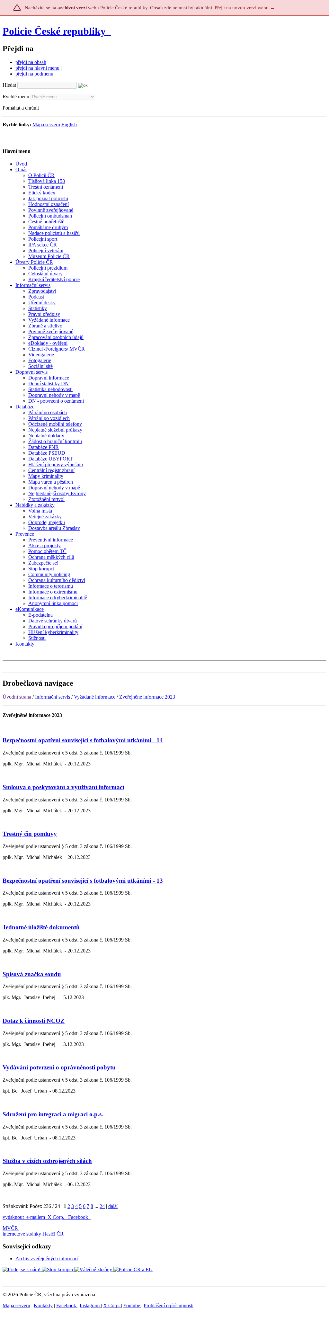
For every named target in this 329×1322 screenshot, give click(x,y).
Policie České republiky (54, 31)
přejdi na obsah (30, 62)
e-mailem (35, 1217)
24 (102, 1206)
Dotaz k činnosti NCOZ (34, 1020)
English (69, 124)
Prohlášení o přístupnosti (168, 1305)
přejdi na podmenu (34, 73)
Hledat (9, 85)
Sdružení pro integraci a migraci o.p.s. (53, 1114)
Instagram (90, 1305)
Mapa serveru (46, 124)
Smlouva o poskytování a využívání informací (63, 787)
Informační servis (52, 697)
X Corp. (57, 1217)
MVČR (10, 1228)
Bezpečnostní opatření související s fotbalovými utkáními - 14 (83, 740)
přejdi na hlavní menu (37, 68)
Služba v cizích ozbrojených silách (47, 1160)
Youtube (132, 1305)
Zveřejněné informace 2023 (147, 697)
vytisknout (13, 1217)
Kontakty (43, 1305)
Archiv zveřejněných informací (46, 1258)
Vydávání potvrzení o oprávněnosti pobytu (59, 1067)
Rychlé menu (16, 96)
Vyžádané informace (94, 697)
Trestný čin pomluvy (30, 833)
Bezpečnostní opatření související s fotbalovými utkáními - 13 (83, 880)
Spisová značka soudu (32, 974)
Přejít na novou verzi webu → (245, 7)
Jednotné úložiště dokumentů (41, 927)
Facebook (78, 1217)
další (113, 1206)
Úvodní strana (17, 697)
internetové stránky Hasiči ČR (33, 1234)
